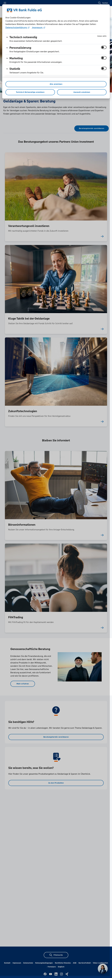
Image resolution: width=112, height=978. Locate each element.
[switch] (104, 47)
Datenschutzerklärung (16, 27)
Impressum (37, 27)
